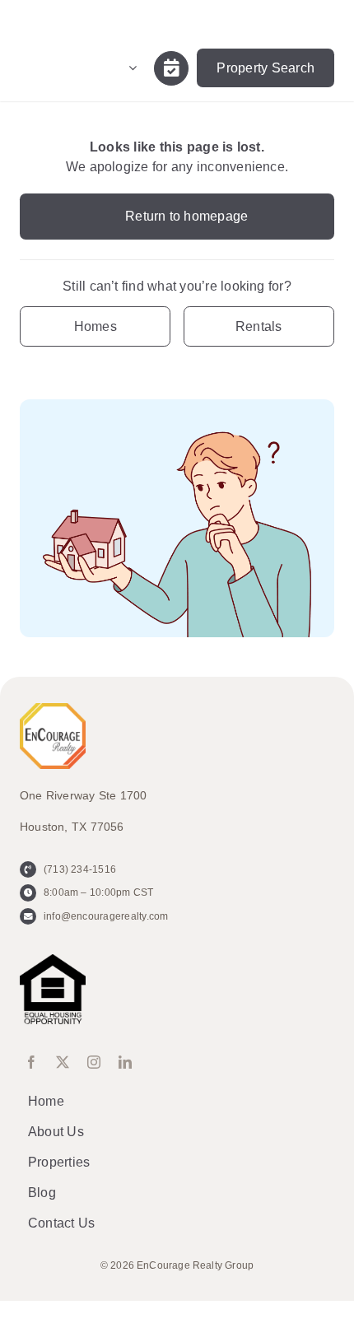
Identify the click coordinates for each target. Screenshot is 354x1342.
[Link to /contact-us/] (171, 68)
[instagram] (93, 1062)
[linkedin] (125, 1062)
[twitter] (62, 1062)
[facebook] (31, 1062)
